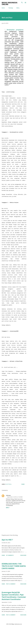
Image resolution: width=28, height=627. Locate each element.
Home (3, 8)
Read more (23, 555)
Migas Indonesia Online (9, 3)
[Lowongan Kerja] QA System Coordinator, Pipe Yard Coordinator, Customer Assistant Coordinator (14, 595)
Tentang (10, 8)
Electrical (9, 484)
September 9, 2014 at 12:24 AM (14, 497)
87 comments (10, 555)
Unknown (8, 495)
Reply (7, 507)
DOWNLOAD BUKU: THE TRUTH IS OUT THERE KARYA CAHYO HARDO (14, 566)
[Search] (22, 2)
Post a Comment (10, 584)
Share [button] (23, 484)
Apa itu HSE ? (7, 539)
